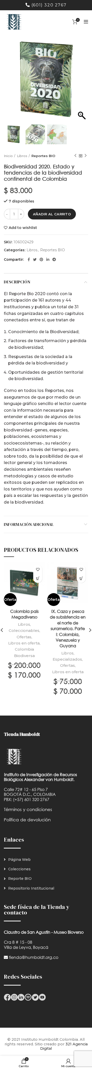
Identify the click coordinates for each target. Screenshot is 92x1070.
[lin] (21, 996)
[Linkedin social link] (48, 259)
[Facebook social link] (28, 259)
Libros (22, 156)
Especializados (67, 659)
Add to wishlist (23, 227)
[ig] (14, 996)
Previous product (75, 155)
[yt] (42, 996)
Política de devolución (27, 819)
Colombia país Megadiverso (24, 614)
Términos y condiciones (28, 809)
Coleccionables (24, 630)
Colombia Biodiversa (24, 652)
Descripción (17, 282)
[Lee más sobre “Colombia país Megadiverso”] (37, 578)
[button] (82, 82)
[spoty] (28, 996)
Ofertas (24, 636)
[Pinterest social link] (41, 259)
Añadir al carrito (52, 214)
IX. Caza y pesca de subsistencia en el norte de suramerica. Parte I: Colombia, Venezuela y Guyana (68, 628)
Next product (85, 155)
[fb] (7, 996)
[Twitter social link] (34, 259)
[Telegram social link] (54, 259)
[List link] (46, 859)
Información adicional (29, 524)
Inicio (8, 156)
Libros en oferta (24, 643)
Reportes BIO (43, 156)
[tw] (35, 996)
